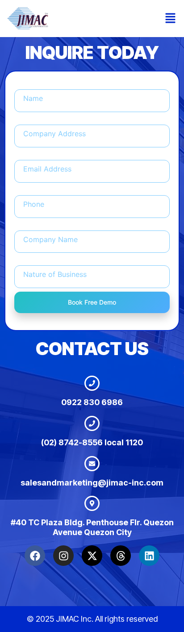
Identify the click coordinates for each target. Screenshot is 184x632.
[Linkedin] (149, 555)
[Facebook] (35, 555)
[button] (171, 18)
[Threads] (120, 555)
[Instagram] (63, 555)
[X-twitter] (92, 555)
